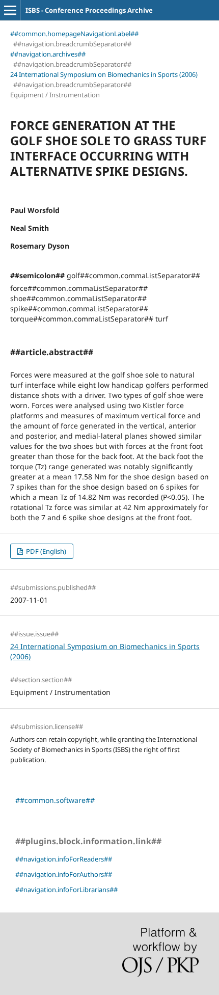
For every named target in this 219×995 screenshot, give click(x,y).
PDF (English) (45, 551)
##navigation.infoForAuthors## (63, 874)
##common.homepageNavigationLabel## (74, 33)
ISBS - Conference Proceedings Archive (89, 10)
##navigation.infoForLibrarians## (66, 889)
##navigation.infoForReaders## (63, 859)
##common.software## (55, 800)
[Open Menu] (10, 10)
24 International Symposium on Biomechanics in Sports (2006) (104, 74)
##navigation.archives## (48, 54)
